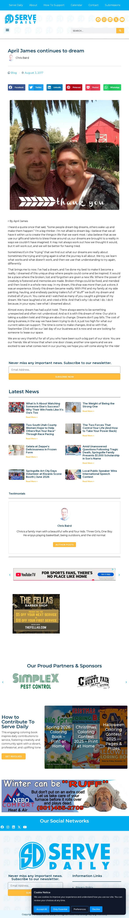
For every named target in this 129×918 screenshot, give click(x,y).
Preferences (80, 909)
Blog (14, 72)
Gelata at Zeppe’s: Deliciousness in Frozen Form (41, 449)
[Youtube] (122, 19)
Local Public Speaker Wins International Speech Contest (100, 473)
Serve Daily (16, 5)
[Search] (120, 30)
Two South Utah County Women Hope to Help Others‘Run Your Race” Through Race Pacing (41, 429)
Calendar (76, 5)
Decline (96, 909)
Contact (94, 5)
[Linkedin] (110, 19)
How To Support (54, 5)
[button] (7, 30)
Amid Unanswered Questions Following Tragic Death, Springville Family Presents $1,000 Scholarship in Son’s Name (101, 452)
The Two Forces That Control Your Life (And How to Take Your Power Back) (100, 427)
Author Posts (64, 544)
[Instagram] (104, 19)
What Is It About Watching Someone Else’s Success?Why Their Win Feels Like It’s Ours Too (44, 408)
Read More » (32, 417)
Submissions (112, 5)
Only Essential (60, 909)
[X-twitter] (116, 19)
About (33, 5)
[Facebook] (98, 19)
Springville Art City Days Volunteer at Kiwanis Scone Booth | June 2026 (44, 473)
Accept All (41, 909)
